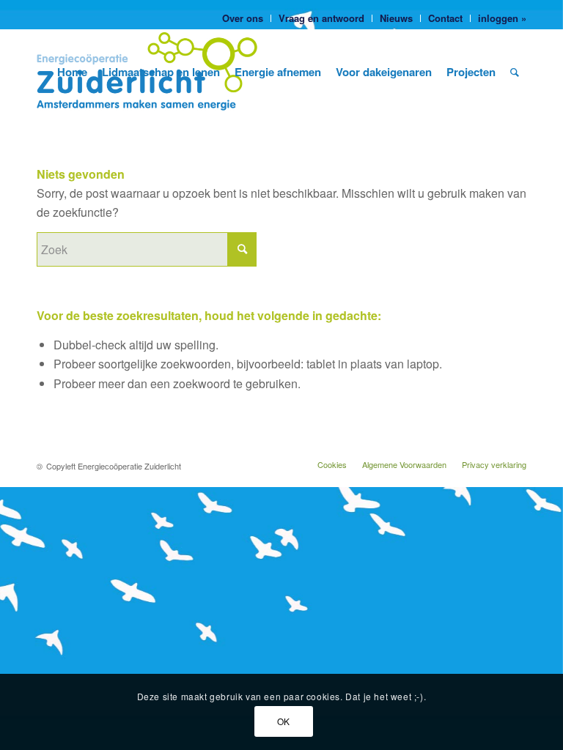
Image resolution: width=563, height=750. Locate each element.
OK (283, 721)
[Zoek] (514, 71)
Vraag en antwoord (321, 18)
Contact (445, 18)
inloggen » (502, 18)
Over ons (242, 18)
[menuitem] (243, 18)
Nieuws (396, 18)
